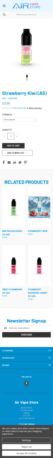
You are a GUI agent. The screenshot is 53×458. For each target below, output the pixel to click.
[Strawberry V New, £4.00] (39, 207)
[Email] (9, 162)
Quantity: (7, 130)
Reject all (27, 446)
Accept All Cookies (26, 453)
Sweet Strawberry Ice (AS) (12, 291)
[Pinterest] (25, 162)
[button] (34, 108)
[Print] (14, 162)
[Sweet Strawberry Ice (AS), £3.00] (14, 265)
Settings (26, 440)
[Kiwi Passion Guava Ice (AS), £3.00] (14, 207)
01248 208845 (28, 424)
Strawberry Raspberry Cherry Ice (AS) (37, 293)
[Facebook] (3, 162)
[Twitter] (20, 162)
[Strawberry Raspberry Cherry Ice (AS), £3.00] (39, 265)
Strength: (7, 115)
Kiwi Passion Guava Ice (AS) (12, 233)
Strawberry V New (37, 231)
